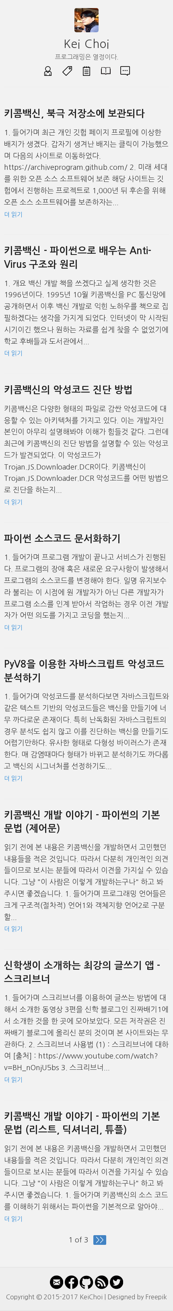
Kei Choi (87, 44)
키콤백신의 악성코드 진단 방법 (68, 390)
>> (100, 1240)
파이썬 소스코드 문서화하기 (62, 539)
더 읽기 (13, 214)
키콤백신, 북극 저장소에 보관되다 (74, 114)
